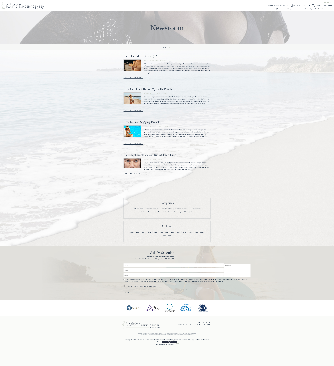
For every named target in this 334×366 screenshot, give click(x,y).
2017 (172, 232)
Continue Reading (133, 77)
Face (306, 9)
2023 (143, 232)
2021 (155, 232)
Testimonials (194, 212)
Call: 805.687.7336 (302, 6)
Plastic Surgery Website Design (164, 344)
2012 (202, 232)
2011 (164, 235)
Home (164, 47)
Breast (295, 9)
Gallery (289, 9)
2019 (167, 232)
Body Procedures (160, 93)
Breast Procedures (161, 60)
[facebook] (324, 2)
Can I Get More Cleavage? (140, 56)
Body (301, 9)
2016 (178, 232)
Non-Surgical (162, 212)
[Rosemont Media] (177, 344)
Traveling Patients (320, 9)
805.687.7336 (169, 259)
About (282, 9)
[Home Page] (277, 9)
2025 (132, 232)
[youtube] (327, 2)
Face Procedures (160, 159)
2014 (190, 232)
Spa (311, 9)
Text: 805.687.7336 (324, 6)
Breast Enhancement (152, 208)
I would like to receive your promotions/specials (141, 286)
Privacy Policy (170, 339)
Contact (330, 9)
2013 (196, 232)
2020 (161, 232)
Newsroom (151, 212)
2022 (149, 232)
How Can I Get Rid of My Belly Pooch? (148, 89)
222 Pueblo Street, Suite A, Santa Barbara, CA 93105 (194, 325)
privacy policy (190, 281)
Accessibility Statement (169, 342)
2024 (137, 232)
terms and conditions (203, 281)
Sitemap (190, 339)
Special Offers (184, 212)
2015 (184, 232)
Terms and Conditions (181, 339)
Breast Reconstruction (181, 208)
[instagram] (331, 2)
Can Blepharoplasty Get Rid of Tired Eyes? (150, 155)
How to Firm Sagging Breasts (142, 122)
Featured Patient (141, 212)
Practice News (172, 212)
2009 (170, 235)
